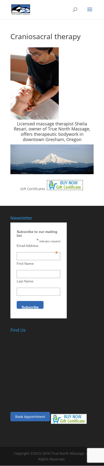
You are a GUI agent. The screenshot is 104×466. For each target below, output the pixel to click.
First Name (25, 263)
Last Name (25, 281)
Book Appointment (30, 416)
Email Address (37, 246)
